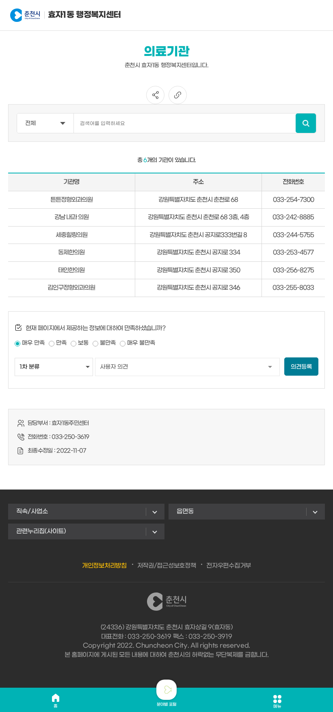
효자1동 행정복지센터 (69, 15)
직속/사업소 (32, 511)
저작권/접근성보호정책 (166, 565)
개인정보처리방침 (104, 565)
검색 (306, 123)
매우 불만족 (141, 343)
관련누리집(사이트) (41, 531)
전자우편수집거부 (228, 565)
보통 (83, 343)
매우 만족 (33, 343)
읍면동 (185, 511)
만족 (61, 343)
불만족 (108, 343)
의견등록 (301, 366)
